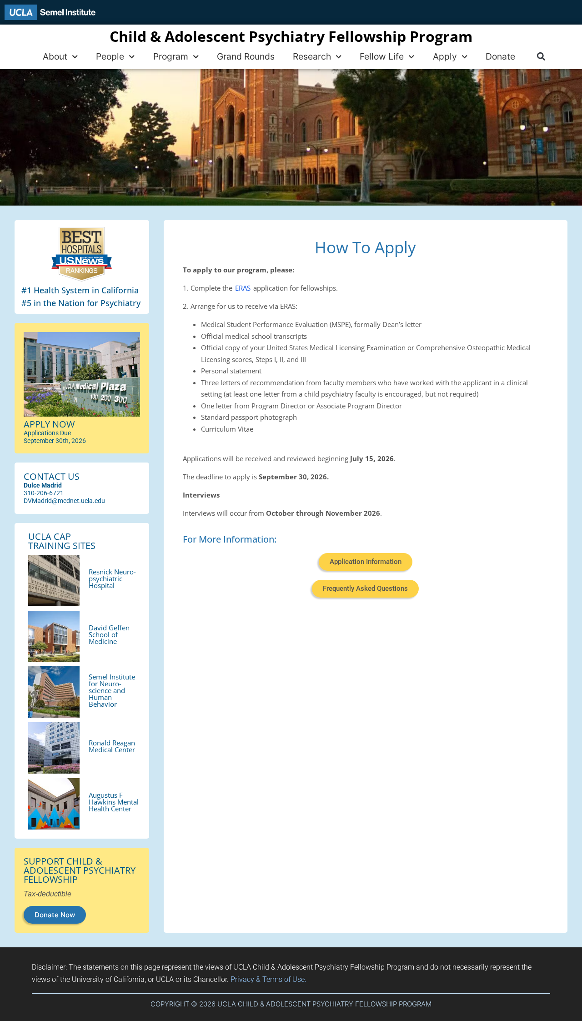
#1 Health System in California (80, 290)
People (110, 56)
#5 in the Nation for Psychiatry (80, 302)
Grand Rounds (246, 56)
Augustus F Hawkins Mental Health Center (114, 801)
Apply (445, 56)
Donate (500, 56)
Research (312, 56)
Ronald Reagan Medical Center (112, 746)
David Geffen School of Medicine (109, 634)
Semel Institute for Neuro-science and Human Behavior (112, 690)
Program (170, 56)
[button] (540, 56)
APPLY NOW (49, 424)
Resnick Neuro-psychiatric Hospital (112, 578)
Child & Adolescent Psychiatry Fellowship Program (291, 36)
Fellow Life (382, 56)
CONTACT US (52, 476)
